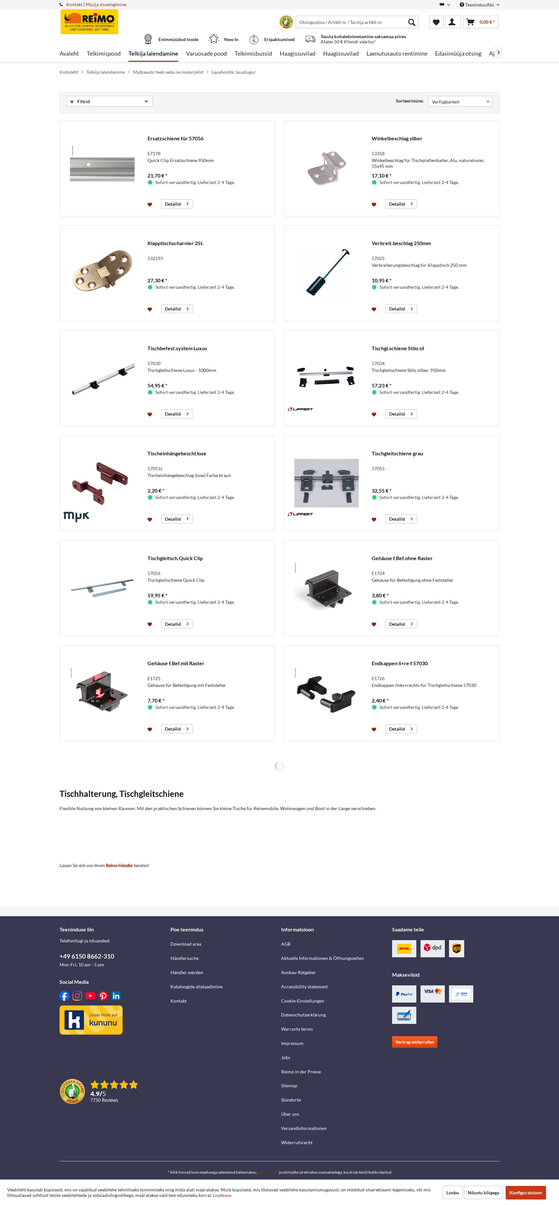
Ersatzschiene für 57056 (175, 138)
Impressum (292, 1043)
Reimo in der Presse (301, 1071)
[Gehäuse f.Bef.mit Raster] (102, 693)
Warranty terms (297, 1029)
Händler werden (186, 972)
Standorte (291, 1099)
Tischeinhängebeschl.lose (177, 453)
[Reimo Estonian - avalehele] (114, 18)
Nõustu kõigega (483, 1192)
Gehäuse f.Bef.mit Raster (176, 663)
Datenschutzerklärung (303, 1014)
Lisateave (222, 1195)
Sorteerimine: (410, 100)
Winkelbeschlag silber (397, 138)
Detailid (173, 204)
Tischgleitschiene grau (397, 453)
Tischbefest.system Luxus (177, 348)
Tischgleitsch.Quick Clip (175, 558)
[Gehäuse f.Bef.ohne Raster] (326, 588)
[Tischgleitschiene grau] (326, 483)
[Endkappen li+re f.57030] (326, 693)
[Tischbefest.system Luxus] (102, 378)
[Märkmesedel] (436, 22)
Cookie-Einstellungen (302, 1001)
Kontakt (74, 4)
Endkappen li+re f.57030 (400, 663)
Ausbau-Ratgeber (298, 972)
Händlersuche (184, 958)
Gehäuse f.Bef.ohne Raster (402, 558)
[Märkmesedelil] (151, 204)
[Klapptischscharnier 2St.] (102, 273)
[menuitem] (357, 22)
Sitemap (289, 1085)
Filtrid (83, 101)
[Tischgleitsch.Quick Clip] (102, 588)
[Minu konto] (453, 22)
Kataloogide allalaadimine (196, 986)
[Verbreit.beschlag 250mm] (326, 273)
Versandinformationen (304, 1128)
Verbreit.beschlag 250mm (401, 243)
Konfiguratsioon (526, 1192)
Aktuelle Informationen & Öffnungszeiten (322, 958)
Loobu (452, 1192)
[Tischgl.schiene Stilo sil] (326, 378)
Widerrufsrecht (296, 1142)
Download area (185, 944)
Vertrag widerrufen (414, 1042)
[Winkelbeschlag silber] (326, 168)
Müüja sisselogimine (106, 4)
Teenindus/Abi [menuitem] (479, 4)
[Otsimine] (412, 22)
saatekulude (268, 1172)
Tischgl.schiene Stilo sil (398, 348)
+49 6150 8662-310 (87, 956)
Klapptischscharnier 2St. (176, 243)
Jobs (285, 1057)
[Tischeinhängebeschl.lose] (102, 483)
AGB (285, 944)
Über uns (290, 1114)
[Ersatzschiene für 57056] (102, 168)
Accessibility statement (304, 986)
